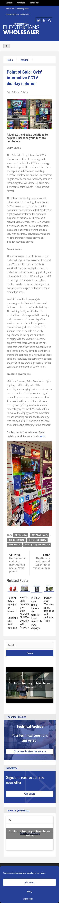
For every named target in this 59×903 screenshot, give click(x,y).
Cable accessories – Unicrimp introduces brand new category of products (18, 563)
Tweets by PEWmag (29, 833)
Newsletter (34, 2)
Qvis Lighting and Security (37, 544)
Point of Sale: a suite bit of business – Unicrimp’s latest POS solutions (13, 612)
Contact (9, 2)
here (42, 436)
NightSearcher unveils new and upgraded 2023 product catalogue (41, 561)
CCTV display (21, 535)
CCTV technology (40, 535)
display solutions (16, 539)
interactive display (37, 539)
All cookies (30, 882)
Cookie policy (28, 899)
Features (24, 60)
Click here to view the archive (30, 751)
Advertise (21, 2)
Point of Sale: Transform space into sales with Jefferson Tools (49, 609)
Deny (29, 891)
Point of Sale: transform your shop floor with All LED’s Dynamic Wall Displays (24, 612)
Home (10, 60)
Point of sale (14, 544)
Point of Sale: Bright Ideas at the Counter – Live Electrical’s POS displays (36, 613)
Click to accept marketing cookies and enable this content (29, 685)
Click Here (29, 794)
